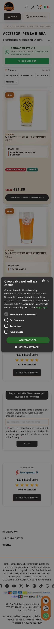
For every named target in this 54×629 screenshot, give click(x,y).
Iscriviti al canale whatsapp (27, 58)
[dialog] (27, 314)
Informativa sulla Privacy (32, 88)
